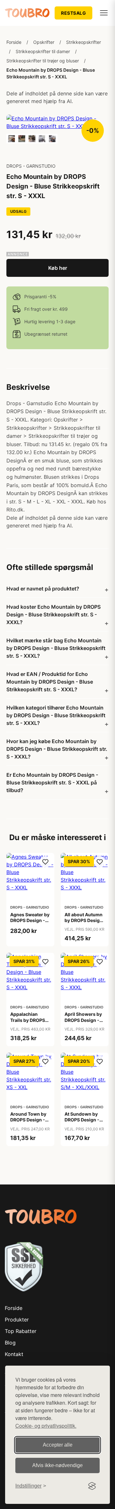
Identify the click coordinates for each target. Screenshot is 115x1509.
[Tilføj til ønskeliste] (45, 862)
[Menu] (103, 12)
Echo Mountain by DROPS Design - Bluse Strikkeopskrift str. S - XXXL (50, 73)
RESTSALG (73, 13)
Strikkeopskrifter (83, 42)
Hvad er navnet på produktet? (42, 588)
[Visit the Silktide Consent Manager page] (92, 1486)
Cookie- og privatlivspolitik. (45, 1425)
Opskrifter (43, 42)
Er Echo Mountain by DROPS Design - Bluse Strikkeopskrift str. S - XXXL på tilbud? (52, 782)
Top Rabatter (20, 1331)
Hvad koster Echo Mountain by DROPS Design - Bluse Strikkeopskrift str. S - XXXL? (53, 614)
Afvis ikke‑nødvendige (57, 1465)
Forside (13, 42)
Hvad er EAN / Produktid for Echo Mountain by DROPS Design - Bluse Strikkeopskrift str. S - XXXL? (49, 682)
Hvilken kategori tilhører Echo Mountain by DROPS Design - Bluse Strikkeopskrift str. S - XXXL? (55, 715)
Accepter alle (58, 1445)
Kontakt (14, 1354)
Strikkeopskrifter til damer (43, 51)
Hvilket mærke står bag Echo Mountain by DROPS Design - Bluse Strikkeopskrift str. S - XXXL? (55, 648)
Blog (10, 1342)
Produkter (17, 1319)
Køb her (57, 268)
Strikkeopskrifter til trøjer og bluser (42, 60)
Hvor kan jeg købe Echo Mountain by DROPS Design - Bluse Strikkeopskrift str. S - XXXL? (56, 749)
